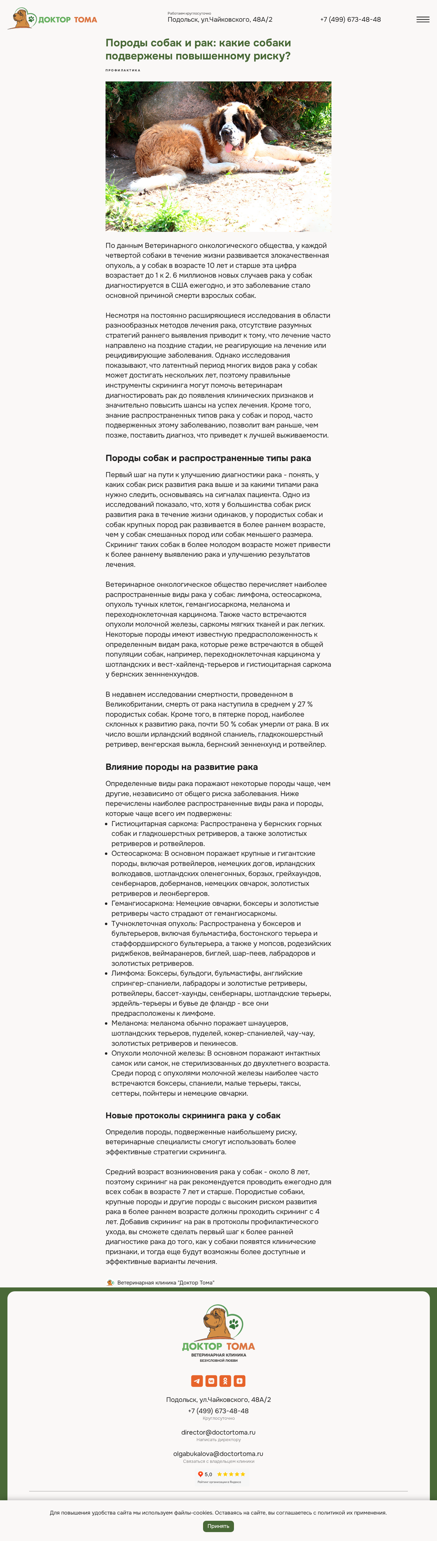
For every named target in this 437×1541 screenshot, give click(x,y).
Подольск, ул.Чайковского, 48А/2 (220, 19)
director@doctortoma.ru (218, 1432)
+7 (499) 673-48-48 (350, 19)
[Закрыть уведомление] (433, 1505)
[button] (423, 19)
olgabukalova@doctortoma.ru (218, 1454)
